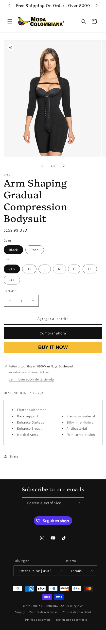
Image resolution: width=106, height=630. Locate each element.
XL (90, 269)
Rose (35, 250)
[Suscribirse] (78, 503)
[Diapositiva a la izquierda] (42, 165)
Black (13, 250)
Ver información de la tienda (31, 379)
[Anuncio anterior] (9, 5)
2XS (12, 269)
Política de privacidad (76, 612)
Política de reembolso (43, 612)
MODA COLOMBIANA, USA (49, 606)
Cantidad (10, 291)
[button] (9, 21)
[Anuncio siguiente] (96, 5)
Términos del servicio (37, 619)
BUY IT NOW (53, 347)
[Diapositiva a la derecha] (63, 165)
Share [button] (13, 456)
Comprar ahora (53, 333)
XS (29, 269)
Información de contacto (71, 619)
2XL (12, 280)
